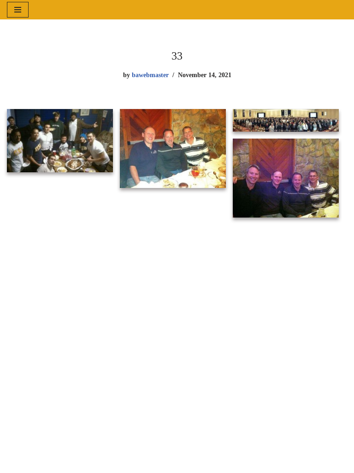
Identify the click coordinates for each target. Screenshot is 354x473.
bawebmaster (150, 75)
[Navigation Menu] (18, 10)
